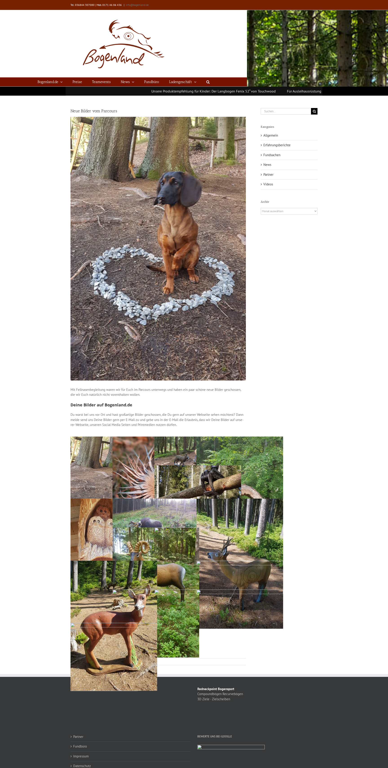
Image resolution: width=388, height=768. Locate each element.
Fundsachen (271, 155)
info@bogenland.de (137, 5)
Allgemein (270, 135)
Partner (268, 174)
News (267, 164)
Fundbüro (80, 746)
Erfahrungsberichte (277, 145)
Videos (268, 184)
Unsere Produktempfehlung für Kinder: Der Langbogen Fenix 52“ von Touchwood (163, 91)
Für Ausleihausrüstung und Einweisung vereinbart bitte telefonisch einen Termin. (299, 91)
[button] (208, 81)
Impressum (81, 756)
